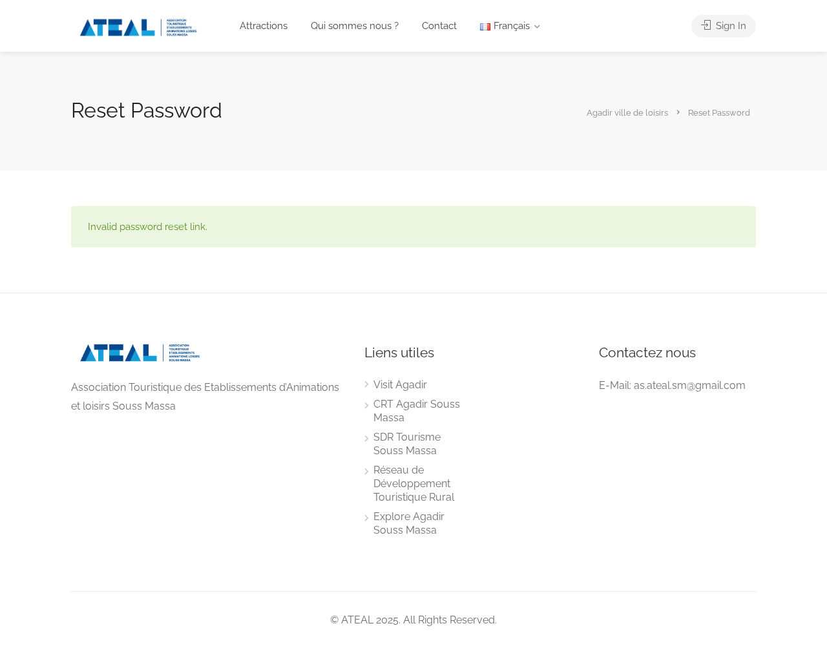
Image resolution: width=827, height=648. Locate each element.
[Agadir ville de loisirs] (138, 27)
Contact (439, 26)
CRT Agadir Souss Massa (416, 411)
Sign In (729, 26)
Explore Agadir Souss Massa (409, 523)
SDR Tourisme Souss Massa (407, 444)
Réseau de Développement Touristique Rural (413, 483)
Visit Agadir (400, 385)
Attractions (264, 26)
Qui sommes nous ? (355, 26)
